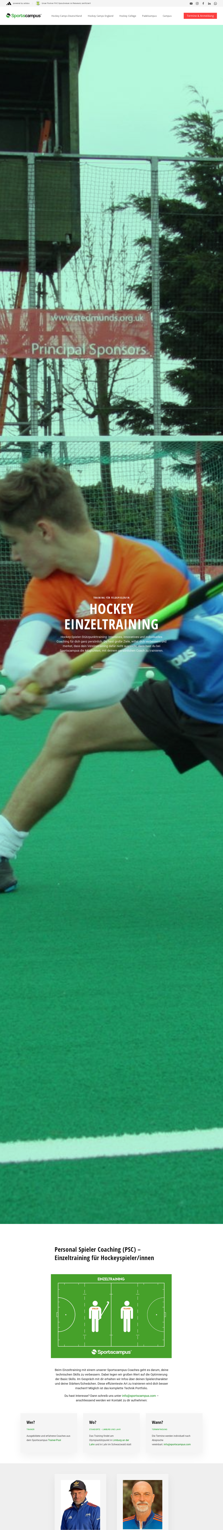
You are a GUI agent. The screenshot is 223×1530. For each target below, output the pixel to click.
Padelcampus (149, 15)
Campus (167, 15)
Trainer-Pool (54, 1440)
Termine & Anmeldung (200, 15)
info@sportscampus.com (139, 1396)
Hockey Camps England (100, 15)
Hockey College (127, 15)
